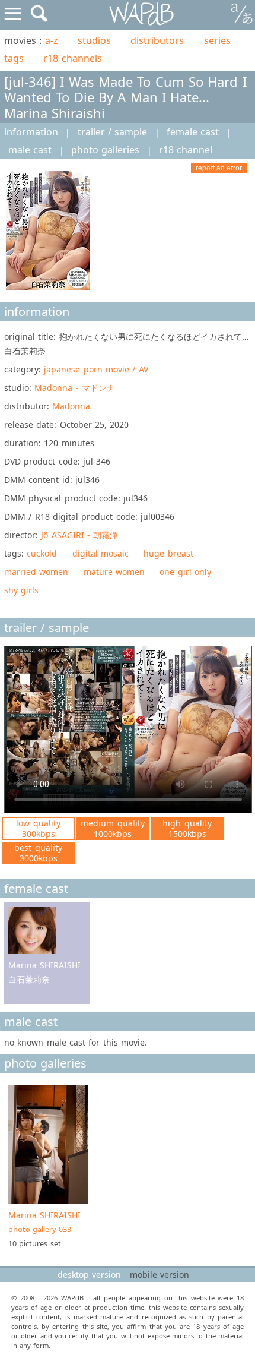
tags (14, 58)
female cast (193, 131)
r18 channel (185, 149)
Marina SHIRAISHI (44, 1222)
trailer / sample (113, 131)
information (31, 131)
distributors (157, 40)
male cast (30, 149)
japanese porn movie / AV (96, 369)
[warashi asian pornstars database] (142, 14)
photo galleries (105, 149)
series (217, 40)
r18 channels (72, 58)
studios (94, 40)
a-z (51, 40)
